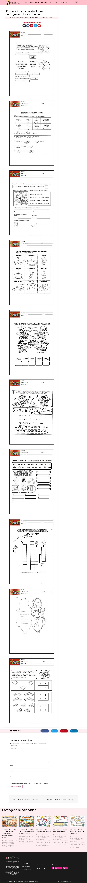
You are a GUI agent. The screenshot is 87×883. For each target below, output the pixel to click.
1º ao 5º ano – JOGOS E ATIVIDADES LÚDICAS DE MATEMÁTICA (77, 831)
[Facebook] (28, 25)
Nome (12, 765)
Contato (23, 868)
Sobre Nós (27, 866)
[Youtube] (39, 25)
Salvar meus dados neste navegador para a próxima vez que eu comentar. (29, 783)
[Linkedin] (45, 868)
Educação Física (64, 2)
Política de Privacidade (26, 869)
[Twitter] (40, 868)
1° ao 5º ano (44, 2)
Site (11, 776)
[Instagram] (24, 25)
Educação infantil (34, 2)
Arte (56, 2)
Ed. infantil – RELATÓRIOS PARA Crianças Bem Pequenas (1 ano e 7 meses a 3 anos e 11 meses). (9, 833)
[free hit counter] (60, 869)
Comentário (13, 748)
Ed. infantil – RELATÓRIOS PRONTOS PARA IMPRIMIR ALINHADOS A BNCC (26, 831)
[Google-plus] (42, 868)
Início (26, 2)
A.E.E (51, 2)
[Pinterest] (31, 25)
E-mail (12, 770)
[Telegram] (35, 25)
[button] (76, 2)
